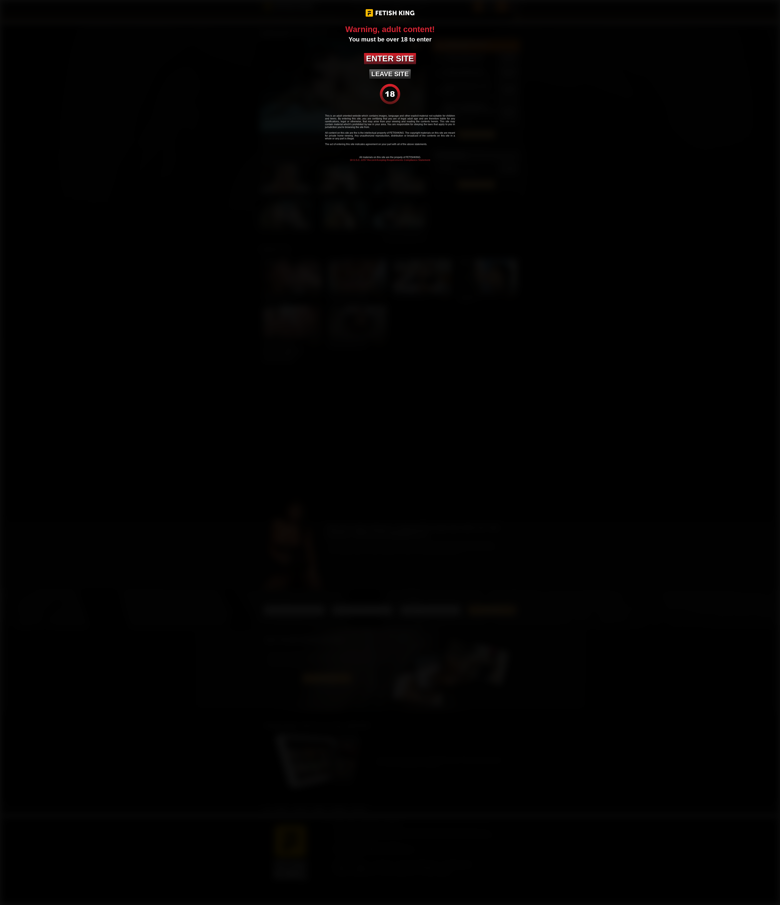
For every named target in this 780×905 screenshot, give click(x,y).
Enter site (390, 58)
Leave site (390, 74)
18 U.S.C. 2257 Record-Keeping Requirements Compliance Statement (390, 160)
